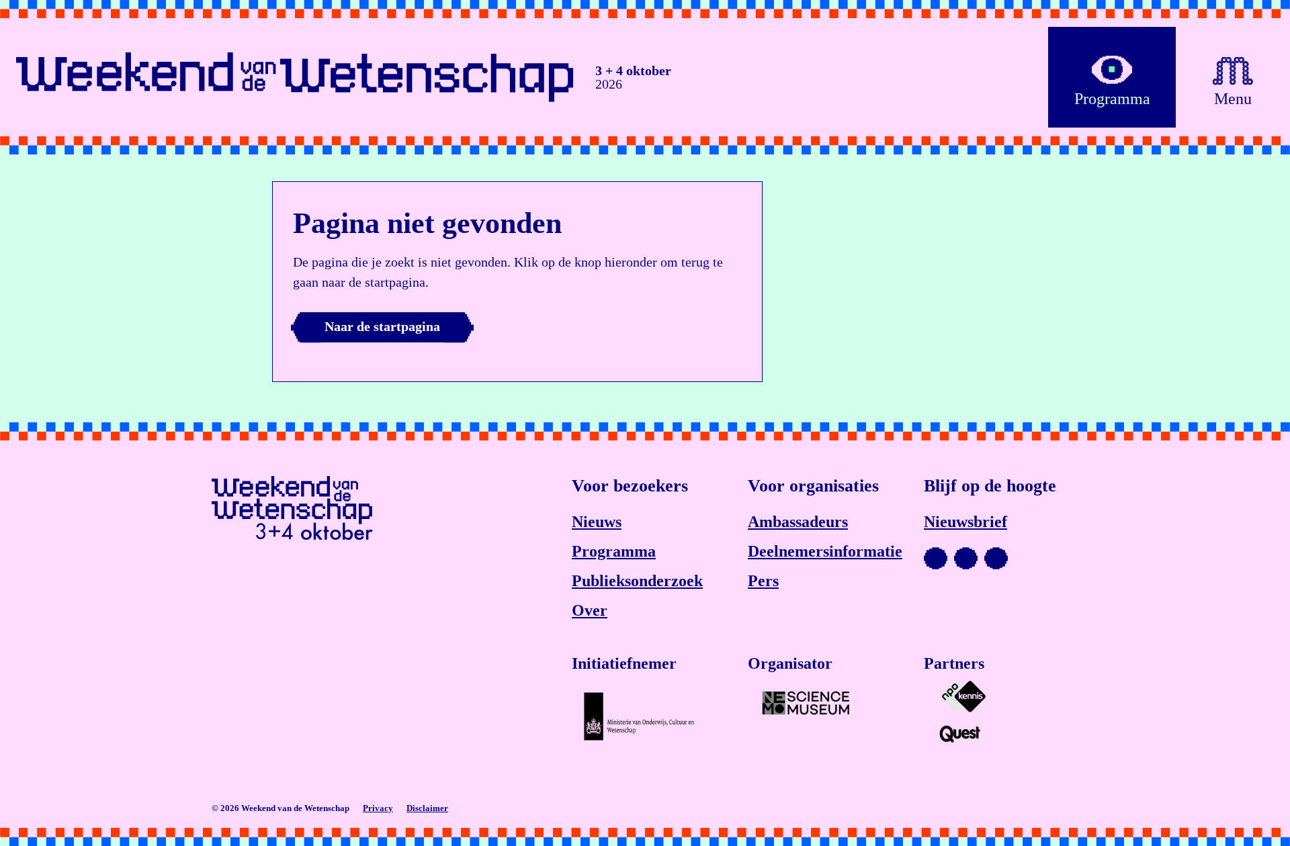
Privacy (378, 808)
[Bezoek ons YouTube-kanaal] (935, 558)
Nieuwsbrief (965, 521)
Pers (763, 581)
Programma (614, 551)
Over (589, 610)
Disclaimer (427, 808)
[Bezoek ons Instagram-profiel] (966, 558)
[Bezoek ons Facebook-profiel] (996, 558)
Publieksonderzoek (637, 581)
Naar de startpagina (382, 326)
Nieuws (596, 521)
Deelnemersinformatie (825, 551)
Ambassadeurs (798, 521)
